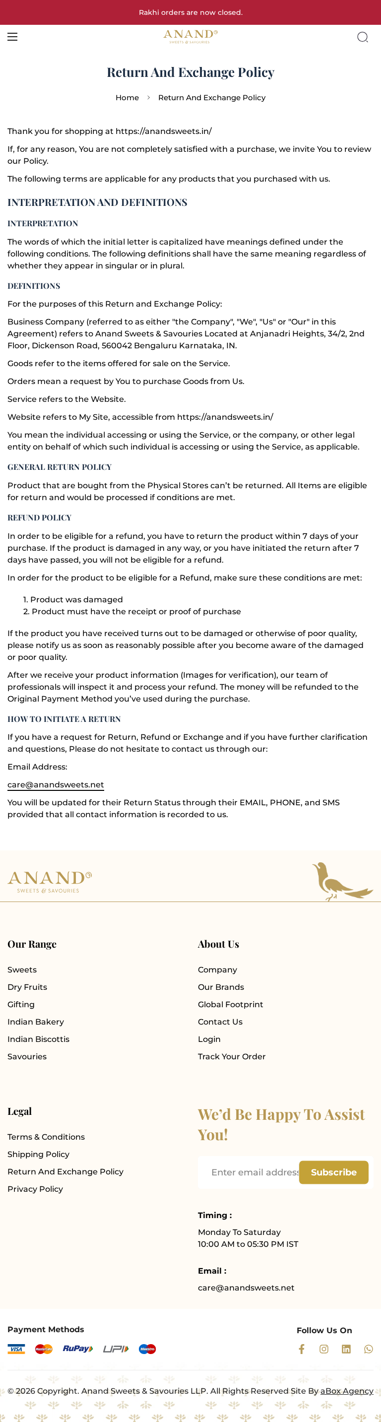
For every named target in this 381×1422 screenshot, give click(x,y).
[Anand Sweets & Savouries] (190, 37)
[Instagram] (324, 1349)
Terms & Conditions (46, 1137)
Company (217, 969)
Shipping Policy (38, 1154)
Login (209, 1039)
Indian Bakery (35, 1022)
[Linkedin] (346, 1349)
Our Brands (221, 987)
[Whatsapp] (369, 1349)
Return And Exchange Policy (65, 1171)
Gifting (21, 1004)
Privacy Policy (35, 1189)
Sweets (22, 969)
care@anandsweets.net (55, 784)
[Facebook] (302, 1349)
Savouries (27, 1056)
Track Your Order (232, 1056)
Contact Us (220, 1022)
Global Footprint (230, 1004)
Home (127, 97)
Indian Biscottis (38, 1039)
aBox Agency (347, 1391)
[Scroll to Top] (361, 1368)
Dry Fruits (27, 987)
